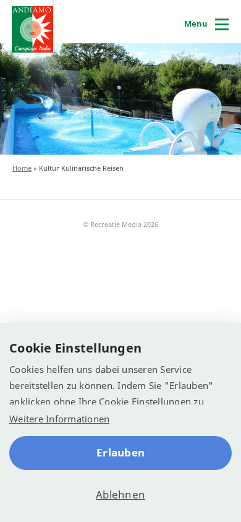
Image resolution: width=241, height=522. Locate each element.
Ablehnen (120, 494)
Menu (196, 23)
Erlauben (120, 452)
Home (22, 168)
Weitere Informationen (59, 419)
